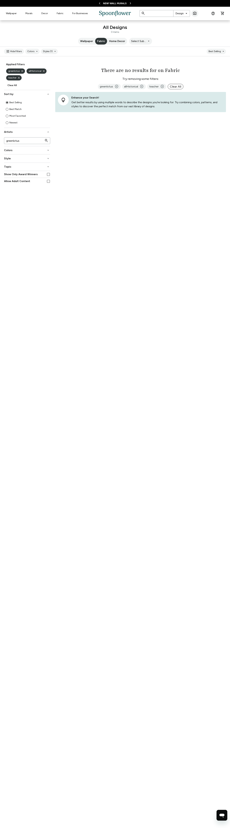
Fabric (60, 13)
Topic (27, 167)
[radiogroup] (27, 113)
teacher (14, 78)
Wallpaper (11, 13)
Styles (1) (50, 51)
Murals (28, 13)
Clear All (12, 85)
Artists (27, 132)
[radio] (7, 102)
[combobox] (181, 13)
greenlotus (16, 71)
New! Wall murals (115, 3)
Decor (44, 13)
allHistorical (37, 71)
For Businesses (80, 13)
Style (27, 158)
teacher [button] (156, 86)
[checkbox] (48, 174)
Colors (33, 51)
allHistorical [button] (134, 86)
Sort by (27, 94)
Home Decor (117, 41)
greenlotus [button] (109, 86)
